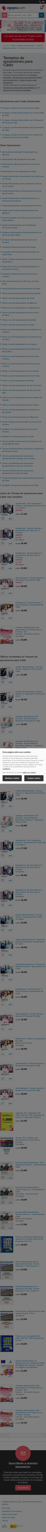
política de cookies (29, 772)
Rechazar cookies (12, 778)
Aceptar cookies (34, 778)
